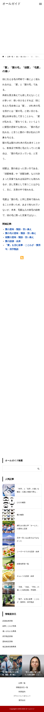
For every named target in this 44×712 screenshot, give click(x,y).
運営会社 (22, 700)
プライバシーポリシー (22, 696)
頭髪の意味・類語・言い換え (19, 237)
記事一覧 (22, 683)
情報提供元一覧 (22, 687)
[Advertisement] (22, 31)
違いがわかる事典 (9, 631)
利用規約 (22, 692)
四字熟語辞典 (7, 636)
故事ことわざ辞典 (9, 626)
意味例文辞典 (7, 641)
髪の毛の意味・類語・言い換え (20, 233)
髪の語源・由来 (13, 241)
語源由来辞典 (7, 621)
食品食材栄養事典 (9, 647)
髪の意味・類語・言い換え (18, 229)
